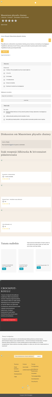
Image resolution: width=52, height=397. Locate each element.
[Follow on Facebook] (46, 356)
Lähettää (26, 100)
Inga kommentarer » (5, 55)
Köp (4, 268)
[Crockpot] (8, 3)
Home (2, 36)
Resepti (7, 36)
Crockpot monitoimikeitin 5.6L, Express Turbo (7, 265)
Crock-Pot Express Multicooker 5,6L (23, 265)
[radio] (3, 20)
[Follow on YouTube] (46, 359)
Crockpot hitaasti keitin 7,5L (43, 265)
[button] (50, 3)
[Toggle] (49, 63)
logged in (11, 144)
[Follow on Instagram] (49, 356)
